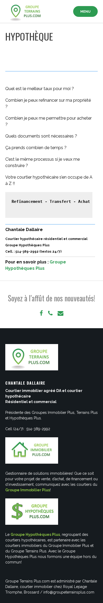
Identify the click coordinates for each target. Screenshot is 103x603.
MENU (85, 11)
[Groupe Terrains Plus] (26, 11)
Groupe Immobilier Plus (27, 490)
